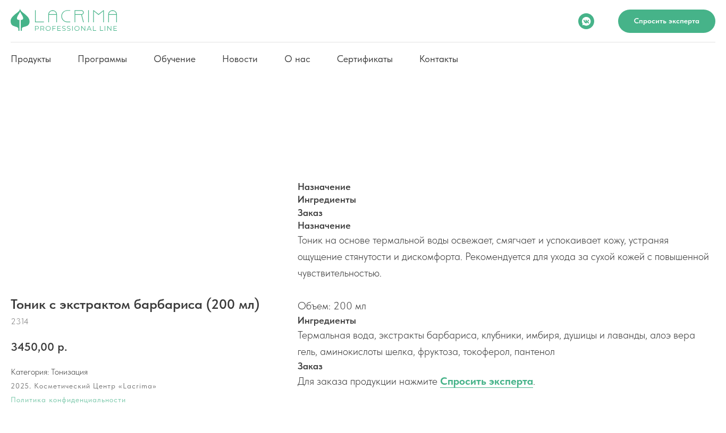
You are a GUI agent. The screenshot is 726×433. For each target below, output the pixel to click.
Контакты (438, 58)
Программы (102, 58)
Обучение (175, 58)
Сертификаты (365, 58)
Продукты (31, 58)
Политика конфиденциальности (68, 399)
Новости (240, 58)
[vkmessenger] (586, 21)
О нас (297, 58)
